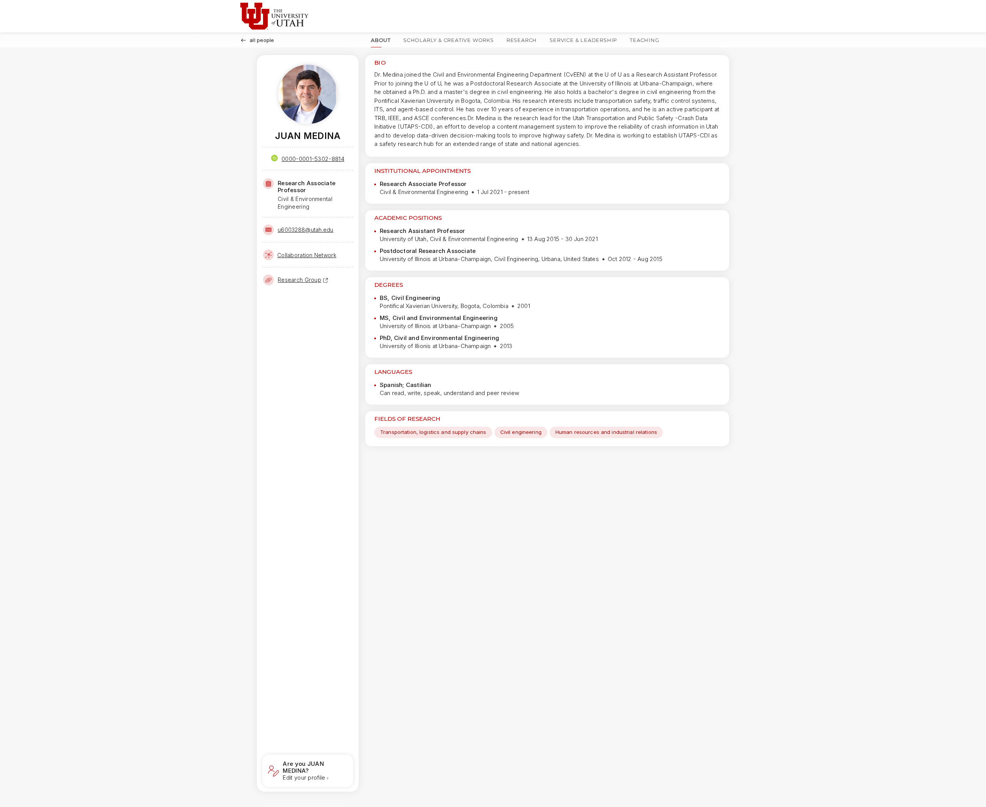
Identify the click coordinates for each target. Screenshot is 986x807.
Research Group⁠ (299, 279)
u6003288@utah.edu (306, 229)
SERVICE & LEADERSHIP (583, 40)
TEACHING (644, 40)
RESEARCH (521, 40)
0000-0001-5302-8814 (313, 158)
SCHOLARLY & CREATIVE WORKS (448, 40)
